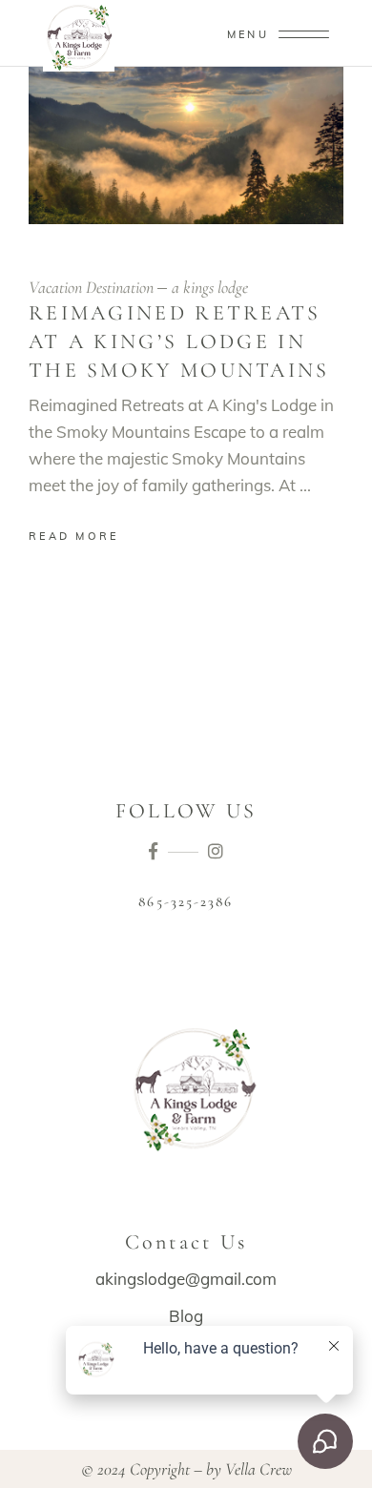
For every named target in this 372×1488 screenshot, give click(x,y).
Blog (186, 1316)
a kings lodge (210, 287)
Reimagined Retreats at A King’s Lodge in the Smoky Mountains (179, 341)
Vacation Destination (91, 287)
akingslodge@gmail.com (186, 1279)
